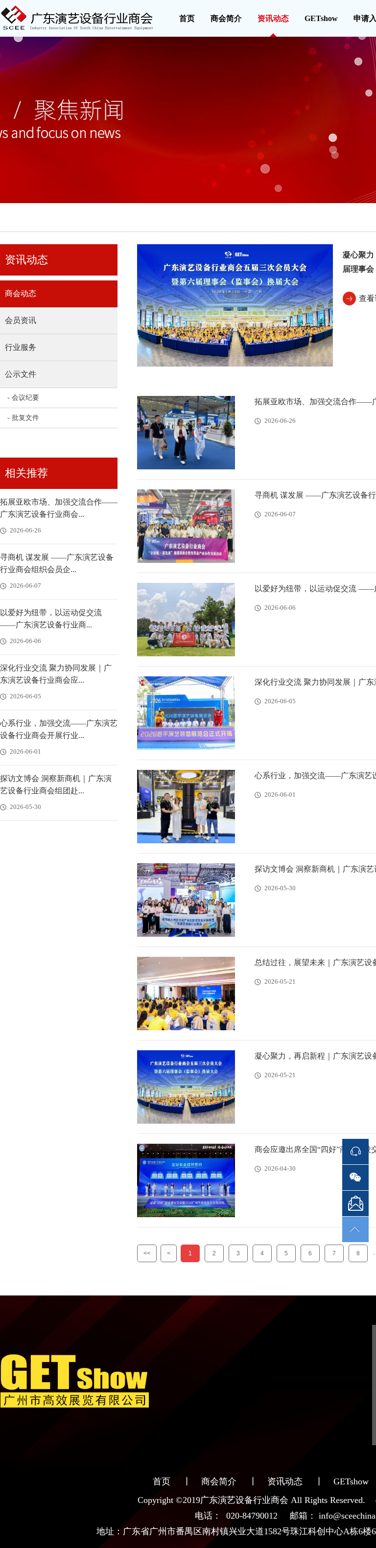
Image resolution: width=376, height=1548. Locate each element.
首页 (187, 18)
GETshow (321, 18)
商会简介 (226, 18)
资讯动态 (273, 18)
